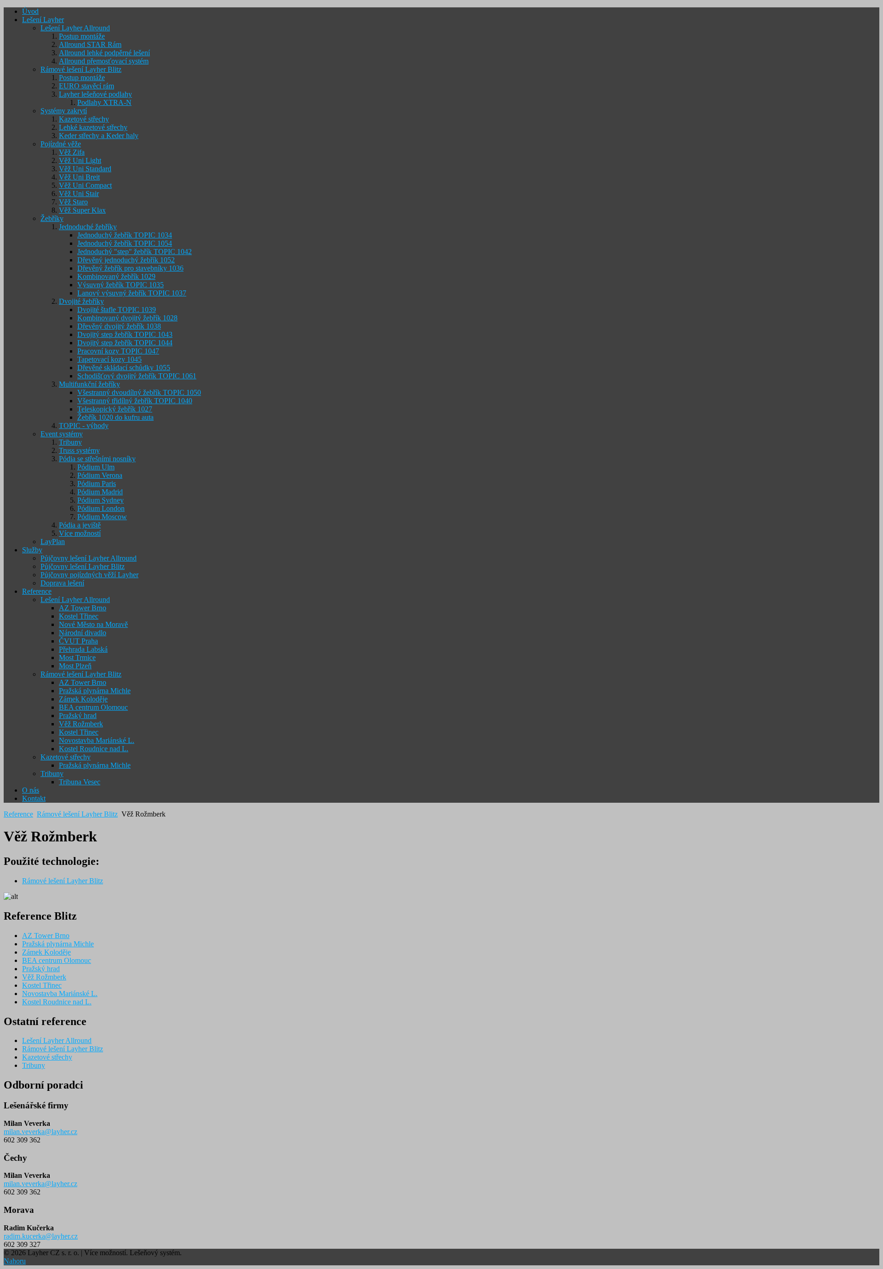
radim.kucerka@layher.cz (41, 1236)
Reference (18, 814)
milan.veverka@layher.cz (40, 1132)
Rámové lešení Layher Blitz (77, 814)
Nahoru (15, 1261)
